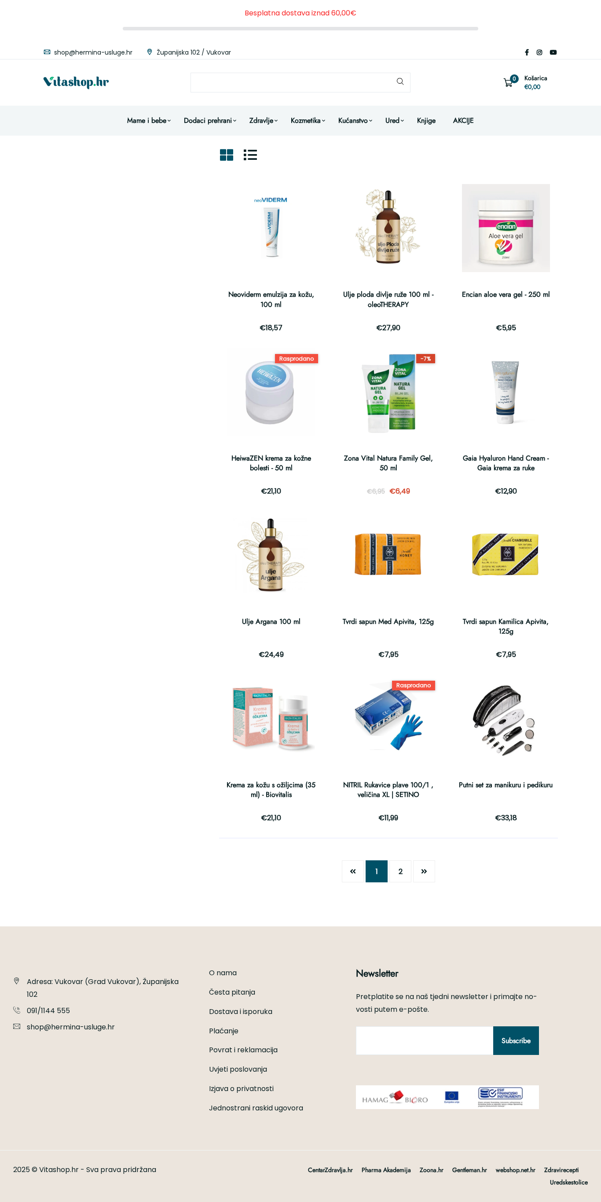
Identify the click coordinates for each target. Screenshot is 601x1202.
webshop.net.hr (515, 1169)
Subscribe (516, 1041)
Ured (392, 120)
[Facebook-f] (527, 52)
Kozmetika (306, 120)
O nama (223, 973)
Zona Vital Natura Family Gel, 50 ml (388, 463)
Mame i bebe (146, 120)
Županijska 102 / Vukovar (193, 52)
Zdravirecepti (561, 1169)
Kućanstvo (353, 120)
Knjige (426, 120)
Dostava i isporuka (240, 1012)
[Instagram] (539, 52)
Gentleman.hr (469, 1169)
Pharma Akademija (386, 1169)
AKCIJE (463, 120)
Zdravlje (261, 120)
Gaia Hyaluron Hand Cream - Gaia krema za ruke (506, 463)
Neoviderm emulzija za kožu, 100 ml (271, 299)
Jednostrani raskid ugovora (256, 1108)
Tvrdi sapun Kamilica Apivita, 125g (506, 626)
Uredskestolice (569, 1182)
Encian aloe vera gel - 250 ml (506, 294)
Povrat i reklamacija (243, 1050)
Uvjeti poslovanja (238, 1069)
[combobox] (300, 82)
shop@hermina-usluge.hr (92, 52)
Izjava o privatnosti (241, 1089)
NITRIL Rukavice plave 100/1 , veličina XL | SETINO (388, 790)
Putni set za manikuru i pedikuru (506, 785)
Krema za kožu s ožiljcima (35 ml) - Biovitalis (271, 790)
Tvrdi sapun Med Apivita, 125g (388, 621)
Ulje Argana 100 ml (271, 621)
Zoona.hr (431, 1169)
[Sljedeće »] (424, 871)
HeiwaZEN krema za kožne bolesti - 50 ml (271, 463)
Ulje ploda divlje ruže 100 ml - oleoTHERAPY (388, 299)
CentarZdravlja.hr (330, 1169)
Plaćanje (223, 1031)
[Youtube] (553, 52)
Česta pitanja (232, 992)
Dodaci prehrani (208, 120)
